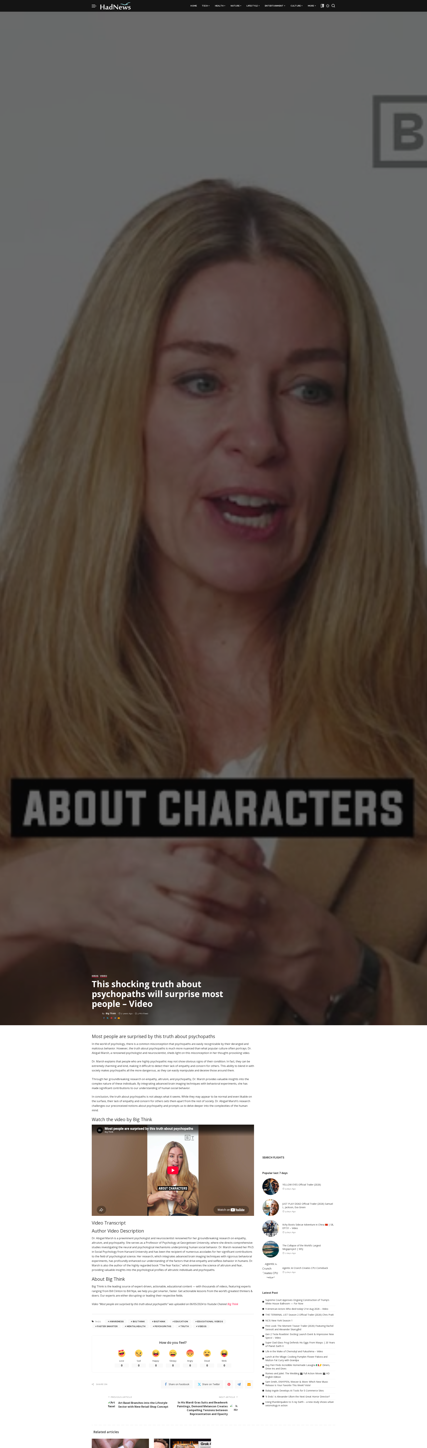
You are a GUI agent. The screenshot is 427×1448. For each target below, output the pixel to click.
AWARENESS (117, 1321)
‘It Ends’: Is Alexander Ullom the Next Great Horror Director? (297, 1396)
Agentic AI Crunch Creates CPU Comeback (305, 1268)
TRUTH (184, 1326)
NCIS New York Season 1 (279, 1320)
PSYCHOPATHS (163, 1326)
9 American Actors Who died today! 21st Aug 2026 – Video (296, 1308)
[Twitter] (107, 1018)
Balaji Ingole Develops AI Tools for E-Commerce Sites (294, 1390)
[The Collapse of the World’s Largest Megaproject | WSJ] (270, 1249)
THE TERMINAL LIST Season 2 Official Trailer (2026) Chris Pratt (299, 1314)
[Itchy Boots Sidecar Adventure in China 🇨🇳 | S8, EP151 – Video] (270, 1228)
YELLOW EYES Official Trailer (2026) (301, 1184)
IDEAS (95, 976)
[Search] (333, 6)
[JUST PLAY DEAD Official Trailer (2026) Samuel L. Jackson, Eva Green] (270, 1207)
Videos (202, 1326)
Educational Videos (210, 1321)
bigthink (159, 1321)
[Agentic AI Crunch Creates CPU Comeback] (270, 1270)
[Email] (119, 1018)
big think (139, 1321)
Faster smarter (107, 1326)
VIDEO (103, 976)
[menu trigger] (96, 6)
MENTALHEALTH (136, 1326)
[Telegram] (115, 1018)
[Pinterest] (111, 1018)
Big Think (111, 1013)
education (181, 1321)
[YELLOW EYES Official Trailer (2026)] (270, 1186)
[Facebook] (104, 1018)
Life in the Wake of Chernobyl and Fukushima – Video (294, 1351)
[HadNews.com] (115, 6)
